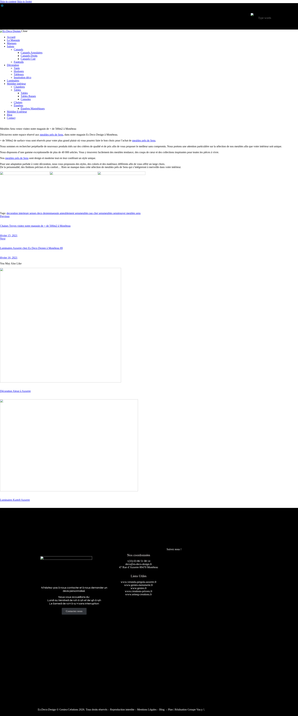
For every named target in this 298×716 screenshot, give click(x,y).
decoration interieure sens (20, 213)
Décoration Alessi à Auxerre (15, 391)
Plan (170, 709)
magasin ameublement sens (65, 213)
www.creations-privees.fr (138, 591)
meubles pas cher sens (91, 213)
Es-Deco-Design (47, 709)
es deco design (42, 213)
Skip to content (8, 1)
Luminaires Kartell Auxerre (15, 499)
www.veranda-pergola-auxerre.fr (138, 581)
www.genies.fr (139, 588)
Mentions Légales (146, 709)
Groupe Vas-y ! (195, 709)
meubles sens (110, 213)
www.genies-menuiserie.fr (138, 585)
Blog (162, 709)
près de (51, 134)
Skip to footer (24, 1)
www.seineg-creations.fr (138, 594)
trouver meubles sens (129, 213)
